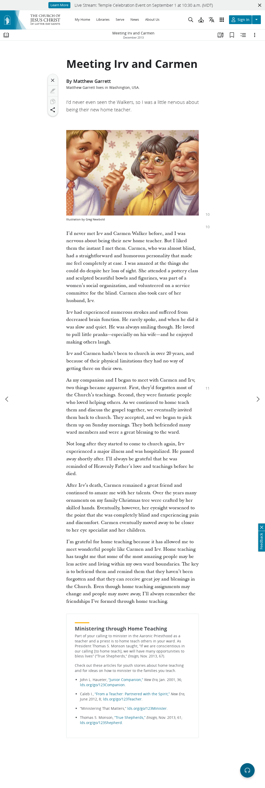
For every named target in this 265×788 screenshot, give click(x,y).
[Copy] (53, 101)
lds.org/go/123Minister (147, 708)
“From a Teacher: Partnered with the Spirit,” (132, 694)
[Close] (53, 80)
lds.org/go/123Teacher (122, 699)
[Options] (254, 35)
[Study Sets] (220, 35)
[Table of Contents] (6, 35)
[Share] (53, 110)
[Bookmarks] (232, 35)
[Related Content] (243, 35)
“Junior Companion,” (125, 679)
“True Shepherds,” (129, 717)
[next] (258, 399)
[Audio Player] (247, 770)
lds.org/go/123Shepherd (101, 722)
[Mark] (53, 91)
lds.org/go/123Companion (102, 684)
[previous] (7, 399)
